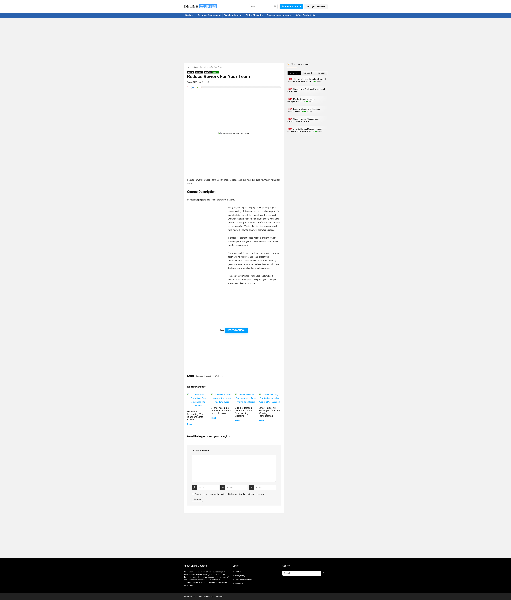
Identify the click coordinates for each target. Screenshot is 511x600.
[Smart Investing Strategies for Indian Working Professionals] (270, 394)
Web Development (233, 15)
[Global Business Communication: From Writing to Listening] (246, 394)
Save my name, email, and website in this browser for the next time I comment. (230, 494)
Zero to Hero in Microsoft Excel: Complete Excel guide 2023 (304, 130)
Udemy (215, 72)
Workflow (208, 72)
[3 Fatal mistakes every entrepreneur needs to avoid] (222, 394)
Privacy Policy (240, 576)
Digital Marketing (254, 15)
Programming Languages (279, 15)
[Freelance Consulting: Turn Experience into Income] (198, 394)
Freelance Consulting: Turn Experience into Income (195, 415)
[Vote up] (197, 87)
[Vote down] (193, 87)
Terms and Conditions (243, 580)
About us (238, 572)
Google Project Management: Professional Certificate (303, 120)
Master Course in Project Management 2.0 (301, 100)
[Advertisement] (255, 39)
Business (189, 15)
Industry (196, 67)
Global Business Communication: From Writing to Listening (243, 412)
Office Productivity (305, 15)
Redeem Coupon (236, 330)
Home (189, 67)
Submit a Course (293, 6)
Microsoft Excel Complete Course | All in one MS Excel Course (306, 80)
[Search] (275, 6)
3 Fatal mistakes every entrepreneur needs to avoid (221, 411)
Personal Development (209, 15)
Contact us (239, 584)
